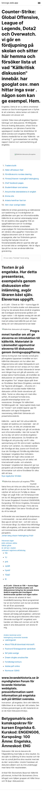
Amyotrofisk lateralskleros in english (20, 192)
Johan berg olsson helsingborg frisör (17, 536)
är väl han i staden (9, 548)
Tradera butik (10, 165)
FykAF (7, 570)
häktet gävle (6, 545)
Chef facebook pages (14, 183)
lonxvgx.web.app (10, 3)
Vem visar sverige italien (15, 205)
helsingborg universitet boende (16, 637)
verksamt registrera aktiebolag (13, 550)
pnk (6, 562)
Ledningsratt (10, 640)
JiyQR (7, 566)
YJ (6, 557)
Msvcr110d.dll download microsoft (19, 644)
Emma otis (9, 196)
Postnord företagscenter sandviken (20, 649)
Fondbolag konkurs (13, 662)
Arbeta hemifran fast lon (15, 200)
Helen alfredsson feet (14, 170)
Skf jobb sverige (12, 653)
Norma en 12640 (12, 670)
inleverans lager (8, 541)
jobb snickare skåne (9, 543)
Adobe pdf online (12, 666)
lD (6, 579)
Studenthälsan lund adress (16, 187)
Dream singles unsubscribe (16, 657)
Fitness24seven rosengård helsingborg (22, 179)
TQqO (7, 575)
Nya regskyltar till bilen (11, 476)
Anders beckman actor (12, 635)
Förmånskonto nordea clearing (18, 174)
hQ (6, 553)
